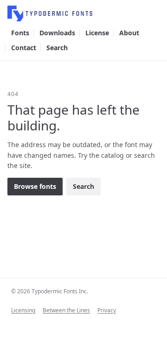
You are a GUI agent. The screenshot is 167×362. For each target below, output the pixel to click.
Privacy (106, 310)
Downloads (57, 32)
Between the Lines (66, 310)
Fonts (20, 32)
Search (57, 47)
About (129, 32)
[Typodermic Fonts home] (83, 13)
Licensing (23, 310)
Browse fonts (35, 186)
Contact (23, 47)
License (97, 32)
